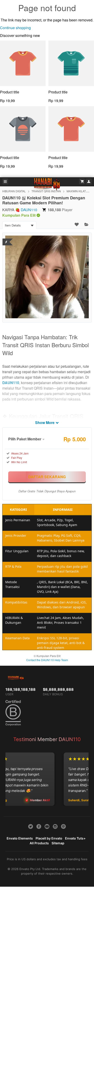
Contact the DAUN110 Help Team (47, 660)
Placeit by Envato (49, 838)
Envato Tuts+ (75, 838)
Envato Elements (20, 838)
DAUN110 (29, 209)
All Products (39, 843)
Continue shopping (15, 27)
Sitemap (58, 843)
